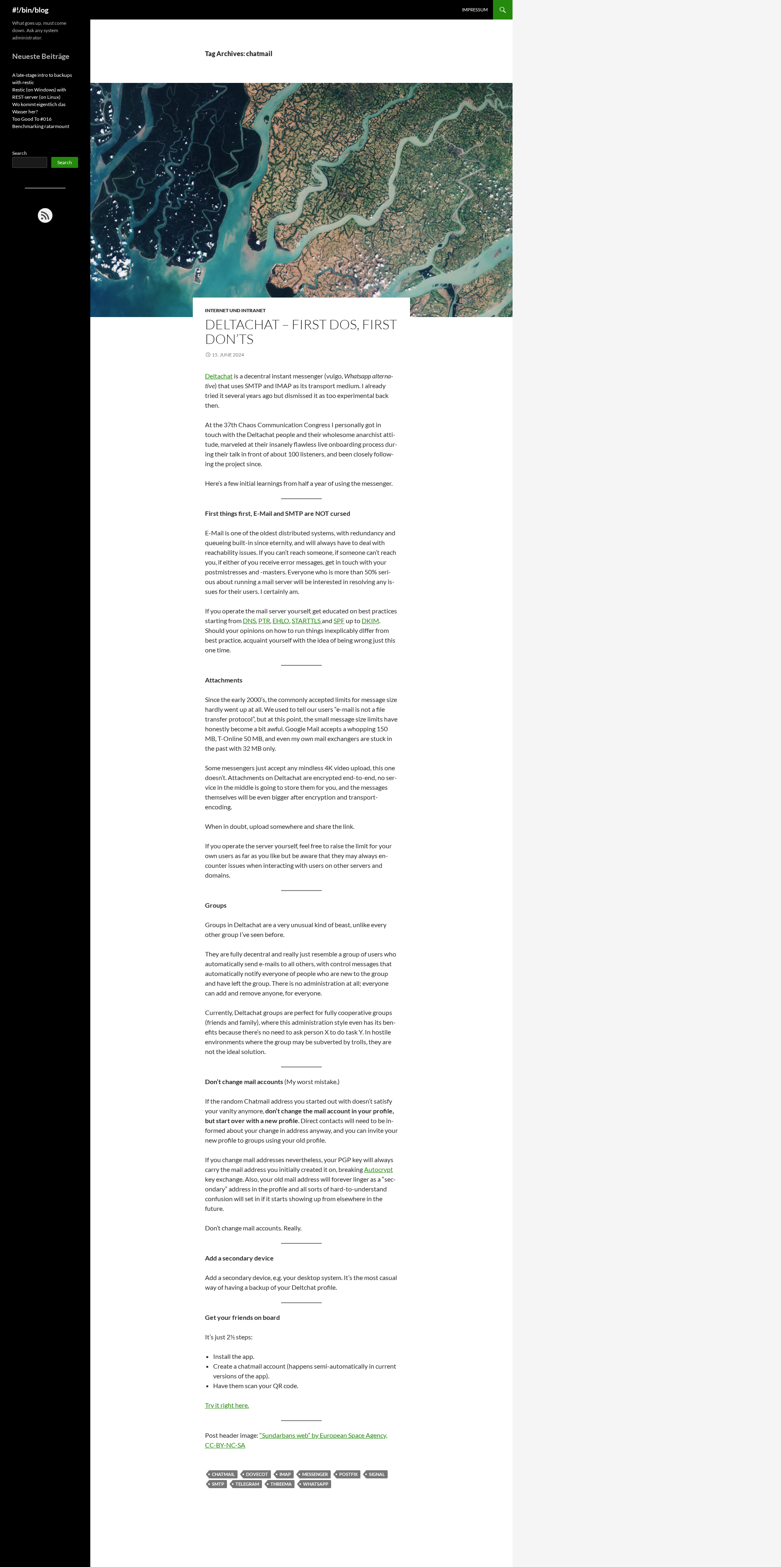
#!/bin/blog (30, 9)
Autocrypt (378, 1169)
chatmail (223, 1474)
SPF (339, 620)
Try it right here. (227, 1405)
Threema (281, 1484)
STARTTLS (307, 620)
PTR (264, 620)
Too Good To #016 (32, 119)
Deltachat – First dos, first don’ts (301, 331)
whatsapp (315, 1484)
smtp (218, 1484)
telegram (247, 1484)
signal (377, 1474)
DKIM (370, 620)
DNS (249, 620)
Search (19, 153)
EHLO (281, 620)
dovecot (257, 1474)
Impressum (475, 9)
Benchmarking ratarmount (40, 126)
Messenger (315, 1474)
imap (285, 1474)
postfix (348, 1474)
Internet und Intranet (235, 310)
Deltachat (219, 376)
